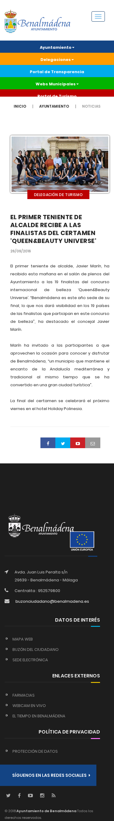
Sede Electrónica (30, 660)
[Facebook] (19, 796)
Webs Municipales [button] (56, 84)
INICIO (20, 106)
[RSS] (54, 796)
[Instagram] (42, 796)
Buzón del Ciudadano (35, 649)
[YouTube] (30, 796)
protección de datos (35, 751)
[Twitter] (8, 796)
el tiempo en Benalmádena (38, 716)
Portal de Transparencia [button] (57, 72)
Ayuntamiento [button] (55, 47)
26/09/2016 (20, 251)
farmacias (23, 695)
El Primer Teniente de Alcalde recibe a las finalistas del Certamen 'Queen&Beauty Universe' (53, 229)
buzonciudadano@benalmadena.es (52, 601)
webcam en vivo (29, 706)
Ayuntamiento (54, 106)
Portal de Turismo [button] (57, 96)
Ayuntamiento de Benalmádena (46, 811)
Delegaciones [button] (55, 59)
